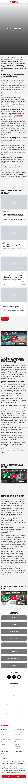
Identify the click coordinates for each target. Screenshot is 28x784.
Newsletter (4, 744)
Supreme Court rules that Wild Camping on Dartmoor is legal (12, 276)
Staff (2, 734)
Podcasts (3, 742)
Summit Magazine (14, 658)
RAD (14, 645)
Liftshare (14, 652)
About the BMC (5, 732)
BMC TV (14, 638)
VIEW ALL (4, 318)
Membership (4, 737)
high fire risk (19, 115)
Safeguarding (18, 732)
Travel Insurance (5, 739)
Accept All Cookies (14, 776)
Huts (14, 624)
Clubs (14, 618)
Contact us (4, 753)
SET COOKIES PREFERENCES (14, 781)
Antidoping (17, 734)
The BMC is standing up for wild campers (13, 245)
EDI (15, 742)
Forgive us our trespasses (11, 307)
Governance (18, 737)
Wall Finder (14, 631)
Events (14, 665)
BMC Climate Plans (19, 739)
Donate (17, 748)
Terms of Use (18, 753)
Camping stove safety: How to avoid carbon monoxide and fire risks (13, 215)
